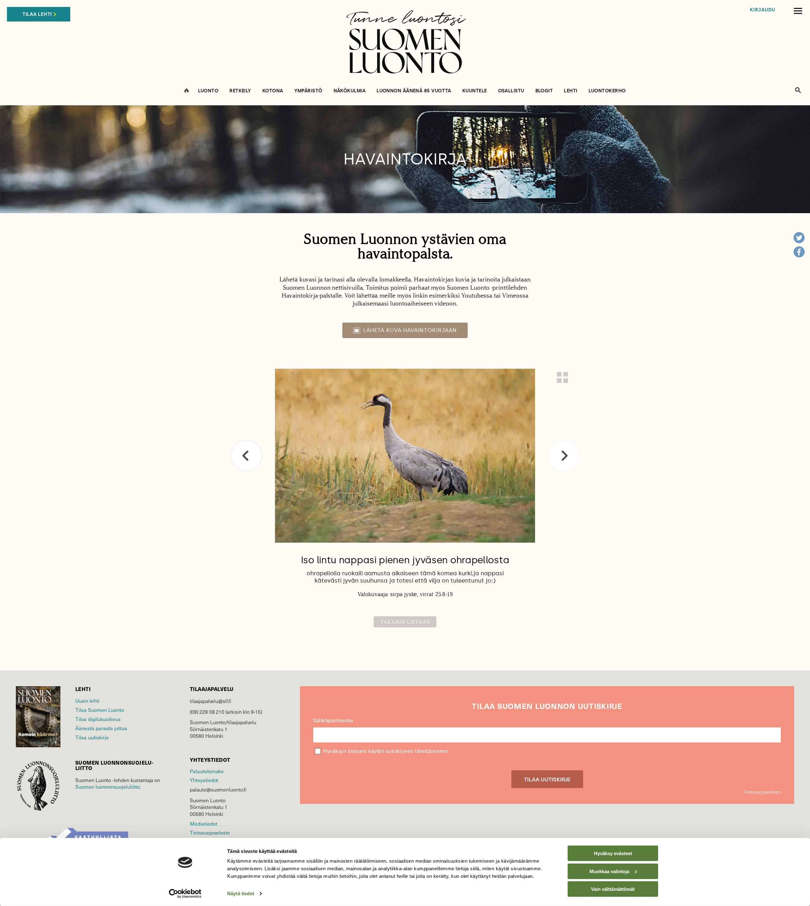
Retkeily (240, 91)
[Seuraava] (563, 455)
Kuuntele (474, 91)
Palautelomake (207, 771)
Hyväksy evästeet (613, 853)
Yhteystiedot (204, 780)
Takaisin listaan (405, 622)
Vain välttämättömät (613, 889)
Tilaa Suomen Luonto (99, 709)
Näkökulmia (349, 91)
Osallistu (511, 91)
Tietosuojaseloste (210, 832)
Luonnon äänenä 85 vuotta (414, 91)
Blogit (544, 91)
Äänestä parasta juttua (101, 728)
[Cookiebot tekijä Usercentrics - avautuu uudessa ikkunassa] (185, 893)
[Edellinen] (246, 455)
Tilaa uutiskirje (92, 737)
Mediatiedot (203, 823)
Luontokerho (607, 91)
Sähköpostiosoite (333, 721)
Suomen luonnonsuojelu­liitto (107, 786)
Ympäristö (308, 91)
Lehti (570, 91)
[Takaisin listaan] (562, 377)
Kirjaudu (762, 10)
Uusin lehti (87, 700)
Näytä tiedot (240, 893)
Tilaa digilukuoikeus (98, 719)
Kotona (272, 91)
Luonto (208, 91)
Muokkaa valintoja (609, 871)
